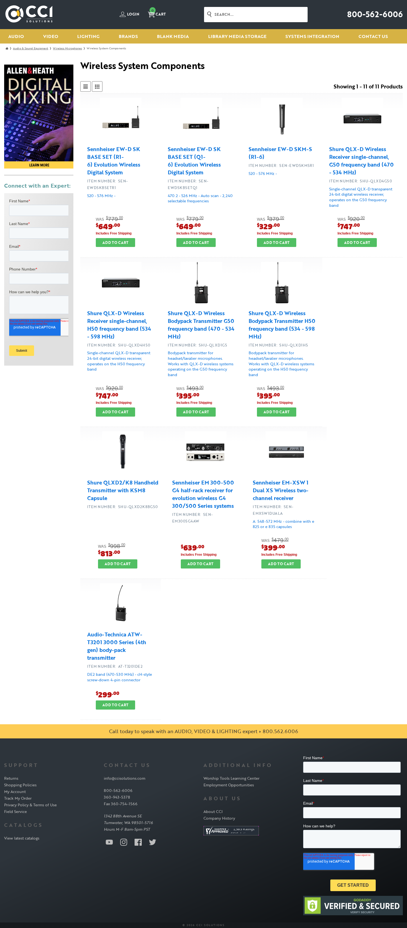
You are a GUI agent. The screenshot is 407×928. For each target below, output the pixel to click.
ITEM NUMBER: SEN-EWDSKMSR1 (281, 165)
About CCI (213, 811)
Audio (16, 36)
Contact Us (373, 36)
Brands (128, 36)
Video (50, 36)
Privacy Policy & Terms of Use (30, 805)
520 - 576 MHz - (101, 195)
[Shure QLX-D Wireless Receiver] (362, 119)
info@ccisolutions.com (124, 778)
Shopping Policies (20, 785)
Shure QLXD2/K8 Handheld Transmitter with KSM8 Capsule (122, 490)
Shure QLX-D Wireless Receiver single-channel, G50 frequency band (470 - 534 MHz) (361, 160)
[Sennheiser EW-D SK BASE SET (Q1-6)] (201, 119)
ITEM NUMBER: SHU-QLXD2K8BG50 (122, 506)
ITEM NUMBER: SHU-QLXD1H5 (278, 345)
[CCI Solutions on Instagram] (123, 841)
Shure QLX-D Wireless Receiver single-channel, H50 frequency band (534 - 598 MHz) (119, 324)
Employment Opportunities (229, 785)
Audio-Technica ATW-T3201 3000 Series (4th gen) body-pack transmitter (116, 646)
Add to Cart (115, 242)
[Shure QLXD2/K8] (123, 453)
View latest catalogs (21, 838)
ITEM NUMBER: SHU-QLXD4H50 (118, 345)
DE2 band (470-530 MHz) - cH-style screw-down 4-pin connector (119, 677)
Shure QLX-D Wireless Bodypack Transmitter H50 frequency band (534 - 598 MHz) (282, 324)
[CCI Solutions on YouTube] (109, 841)
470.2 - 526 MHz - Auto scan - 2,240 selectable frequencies (200, 198)
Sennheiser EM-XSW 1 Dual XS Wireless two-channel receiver (280, 490)
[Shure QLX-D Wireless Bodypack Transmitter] (201, 283)
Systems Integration (312, 36)
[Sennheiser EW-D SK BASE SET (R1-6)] (120, 119)
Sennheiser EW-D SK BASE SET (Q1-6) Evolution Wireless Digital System (194, 160)
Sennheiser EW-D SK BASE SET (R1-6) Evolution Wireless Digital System (113, 160)
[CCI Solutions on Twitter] (152, 841)
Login (132, 14)
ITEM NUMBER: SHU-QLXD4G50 (360, 181)
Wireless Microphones (67, 48)
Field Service (15, 811)
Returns (11, 778)
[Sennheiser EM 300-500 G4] (205, 453)
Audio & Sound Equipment (30, 48)
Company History (219, 818)
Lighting (88, 36)
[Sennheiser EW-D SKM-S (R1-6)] (282, 119)
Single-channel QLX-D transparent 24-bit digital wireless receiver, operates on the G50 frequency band (360, 197)
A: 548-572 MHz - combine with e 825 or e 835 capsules (283, 524)
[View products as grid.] (97, 86)
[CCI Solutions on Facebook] (138, 841)
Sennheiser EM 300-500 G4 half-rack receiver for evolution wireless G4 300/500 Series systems (203, 494)
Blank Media (173, 36)
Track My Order (18, 798)
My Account (15, 791)
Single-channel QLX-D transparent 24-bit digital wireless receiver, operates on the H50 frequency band (118, 361)
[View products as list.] (85, 86)
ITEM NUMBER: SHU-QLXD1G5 (197, 345)
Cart (158, 12)
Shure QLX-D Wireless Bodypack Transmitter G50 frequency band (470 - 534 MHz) (201, 324)
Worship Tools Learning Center (231, 778)
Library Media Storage (237, 36)
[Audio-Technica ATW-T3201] (120, 604)
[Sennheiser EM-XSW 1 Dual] (286, 453)
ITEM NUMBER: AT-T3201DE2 (115, 666)
